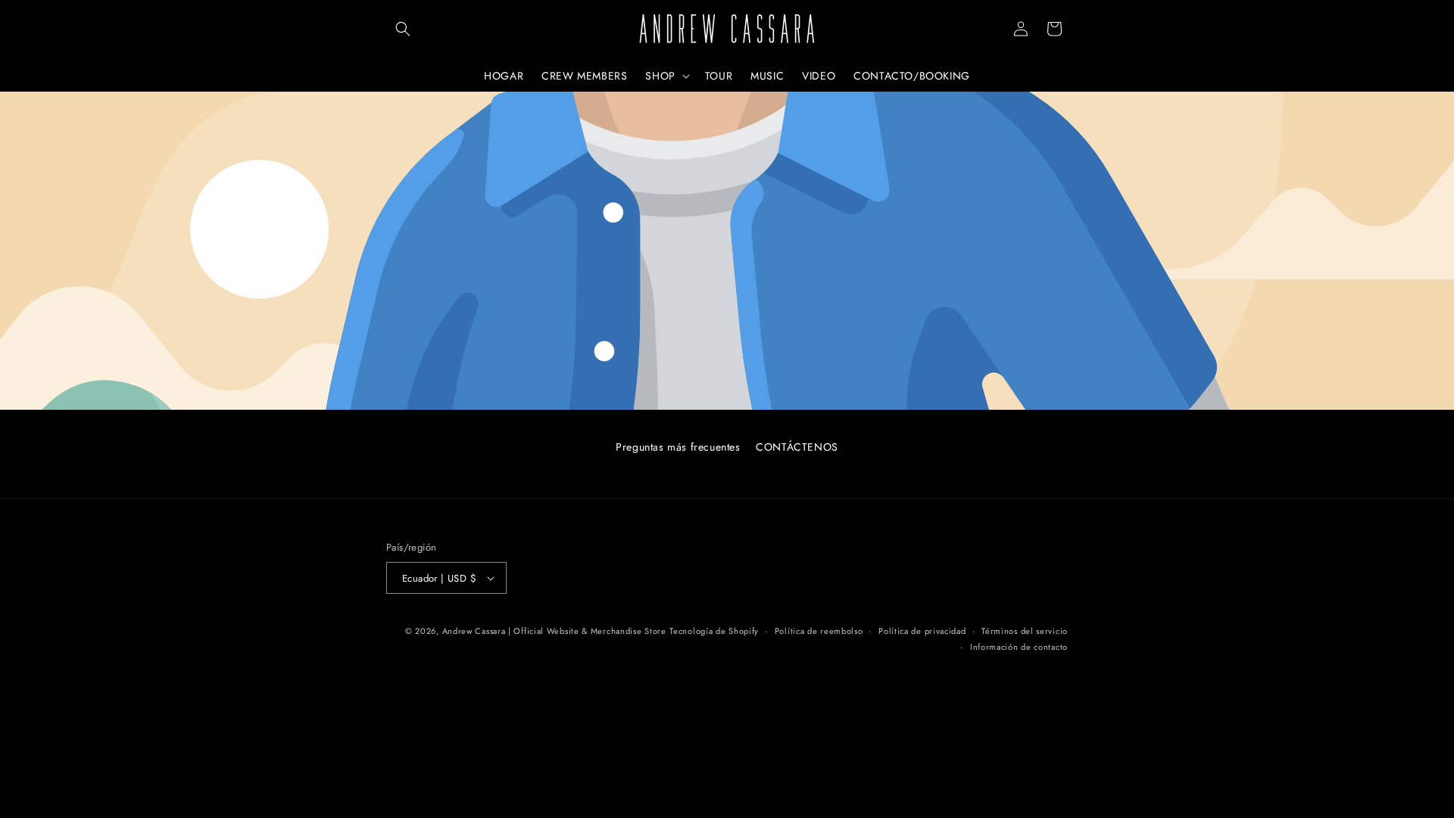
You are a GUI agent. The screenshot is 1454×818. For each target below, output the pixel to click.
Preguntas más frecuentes (678, 446)
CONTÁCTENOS (797, 446)
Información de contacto (1019, 647)
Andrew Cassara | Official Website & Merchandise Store (554, 631)
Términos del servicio (1024, 631)
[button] (403, 28)
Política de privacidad (922, 631)
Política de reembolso (819, 631)
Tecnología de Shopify (714, 631)
